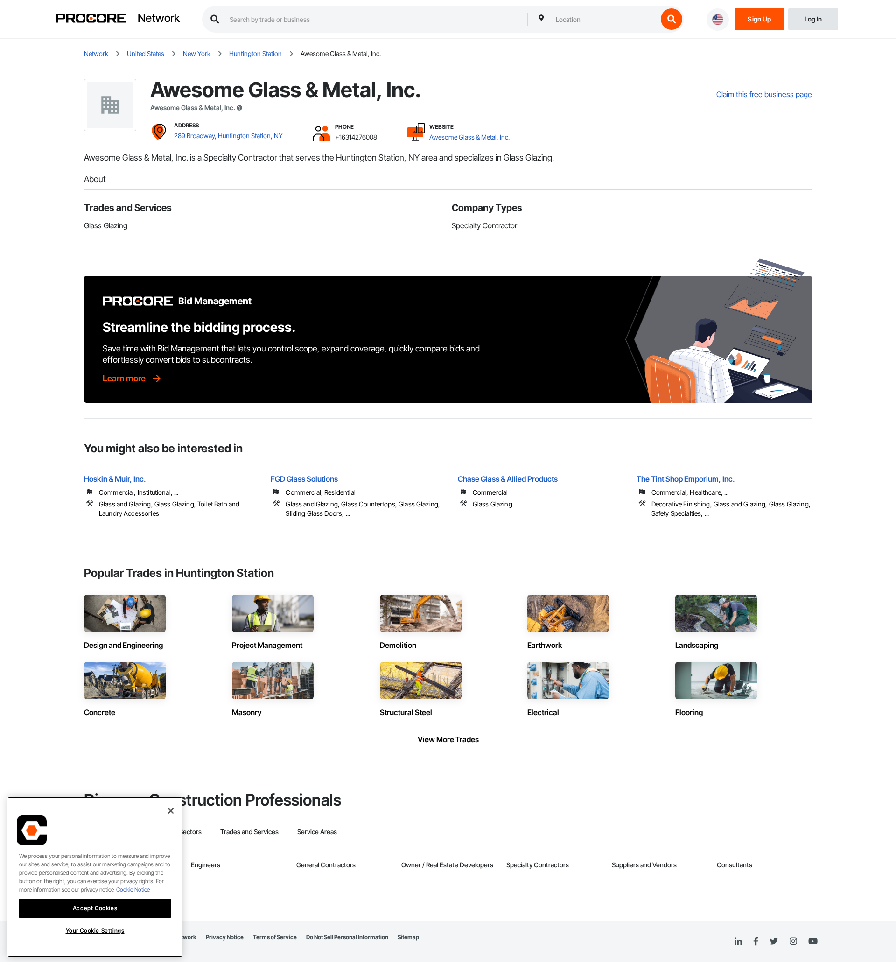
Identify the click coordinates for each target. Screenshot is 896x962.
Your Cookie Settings (95, 930)
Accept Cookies (95, 908)
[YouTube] (813, 941)
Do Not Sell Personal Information (347, 937)
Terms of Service (275, 937)
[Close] (171, 810)
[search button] (671, 19)
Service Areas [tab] (317, 832)
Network (159, 18)
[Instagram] (793, 941)
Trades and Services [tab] (249, 832)
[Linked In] (738, 941)
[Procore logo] (91, 19)
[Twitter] (774, 941)
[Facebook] (755, 942)
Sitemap (408, 937)
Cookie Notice (133, 889)
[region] (94, 877)
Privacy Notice (225, 937)
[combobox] (604, 19)
